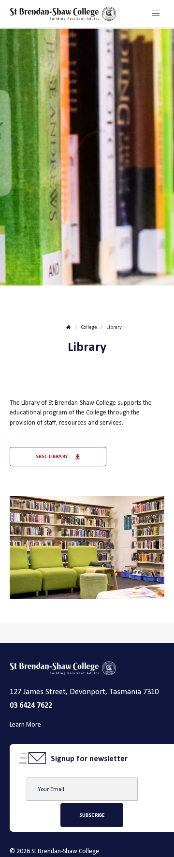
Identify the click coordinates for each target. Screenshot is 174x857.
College (89, 327)
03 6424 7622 (31, 705)
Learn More (25, 724)
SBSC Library (52, 456)
